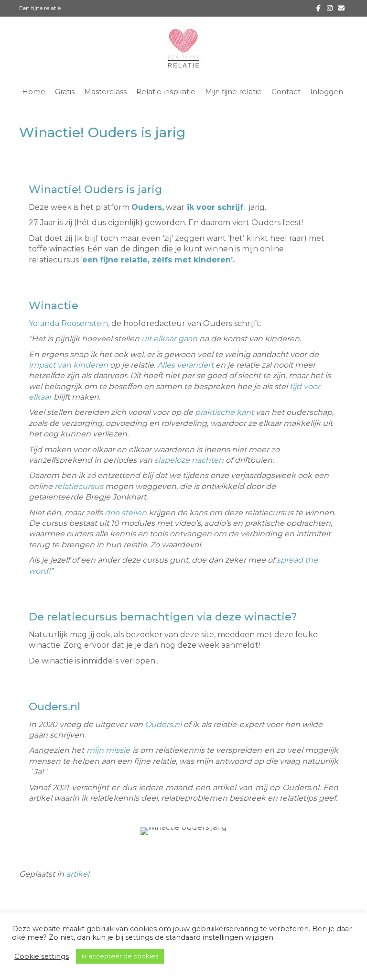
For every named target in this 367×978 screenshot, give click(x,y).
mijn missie (108, 750)
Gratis (65, 91)
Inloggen (326, 91)
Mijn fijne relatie (233, 91)
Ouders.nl (163, 724)
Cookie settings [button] (41, 956)
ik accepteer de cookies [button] (120, 956)
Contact (286, 91)
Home (33, 91)
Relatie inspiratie (165, 91)
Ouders (146, 207)
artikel (77, 874)
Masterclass (105, 91)
